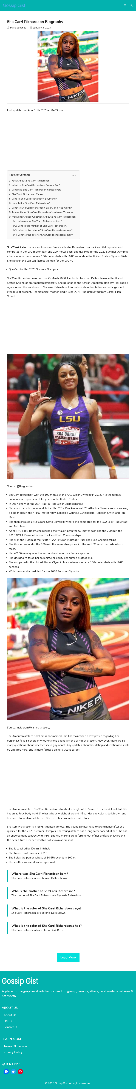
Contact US (11, 1027)
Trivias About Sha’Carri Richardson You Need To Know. (43, 212)
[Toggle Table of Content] (72, 175)
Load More (68, 957)
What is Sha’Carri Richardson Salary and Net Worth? (42, 207)
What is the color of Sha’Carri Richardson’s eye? (45, 230)
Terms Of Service (15, 1046)
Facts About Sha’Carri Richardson (31, 180)
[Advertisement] (68, 141)
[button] (131, 5)
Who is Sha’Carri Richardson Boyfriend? (34, 198)
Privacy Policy (13, 1052)
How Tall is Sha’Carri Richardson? (31, 203)
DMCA (8, 1021)
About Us (10, 1015)
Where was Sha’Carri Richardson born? (40, 221)
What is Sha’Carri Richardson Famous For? (36, 185)
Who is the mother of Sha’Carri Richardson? (42, 225)
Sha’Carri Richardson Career (28, 194)
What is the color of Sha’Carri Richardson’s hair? (45, 235)
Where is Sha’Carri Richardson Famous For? (36, 189)
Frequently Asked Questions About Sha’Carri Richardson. (44, 216)
